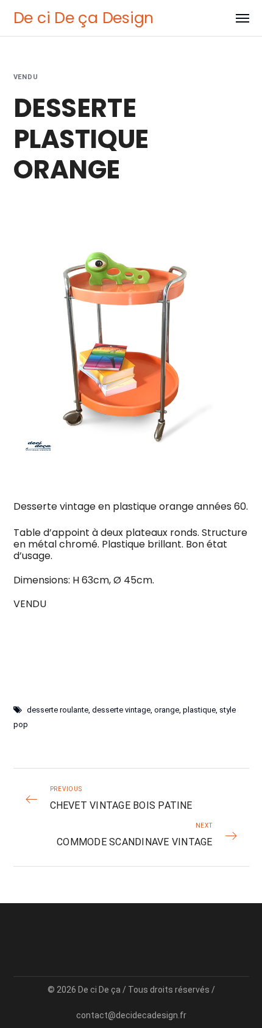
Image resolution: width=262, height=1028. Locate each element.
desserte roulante (57, 709)
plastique (199, 709)
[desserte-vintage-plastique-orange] (131, 339)
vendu (26, 77)
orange (166, 709)
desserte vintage (121, 709)
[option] (131, 339)
